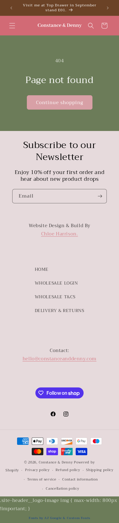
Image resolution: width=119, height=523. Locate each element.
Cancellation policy (62, 489)
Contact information (80, 479)
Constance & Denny (56, 462)
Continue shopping (59, 103)
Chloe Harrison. (59, 234)
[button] (12, 25)
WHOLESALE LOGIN (56, 283)
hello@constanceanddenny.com (59, 359)
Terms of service (41, 479)
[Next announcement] (107, 8)
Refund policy (68, 470)
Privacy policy (37, 470)
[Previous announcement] (11, 8)
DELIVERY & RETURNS (60, 310)
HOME (42, 269)
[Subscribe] (99, 196)
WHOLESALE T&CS (55, 296)
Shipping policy (100, 470)
